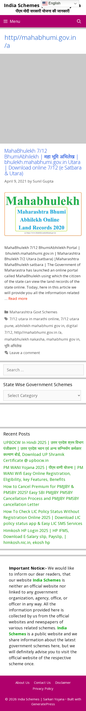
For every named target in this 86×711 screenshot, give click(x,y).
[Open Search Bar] (79, 21)
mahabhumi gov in (62, 339)
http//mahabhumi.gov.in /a (38, 332)
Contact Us (42, 682)
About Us (22, 682)
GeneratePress (43, 704)
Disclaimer (63, 682)
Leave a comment (24, 352)
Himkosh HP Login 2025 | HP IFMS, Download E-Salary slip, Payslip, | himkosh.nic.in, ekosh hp (36, 536)
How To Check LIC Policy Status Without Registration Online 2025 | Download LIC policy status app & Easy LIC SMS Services (42, 517)
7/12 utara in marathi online (34, 318)
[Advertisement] (43, 99)
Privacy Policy (43, 688)
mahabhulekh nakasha (24, 339)
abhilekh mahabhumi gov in (39, 325)
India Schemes (47, 580)
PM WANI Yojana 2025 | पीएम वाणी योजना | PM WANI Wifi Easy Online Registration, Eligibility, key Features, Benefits (43, 473)
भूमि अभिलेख (12, 345)
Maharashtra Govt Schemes (33, 311)
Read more (17, 298)
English (54, 3)
